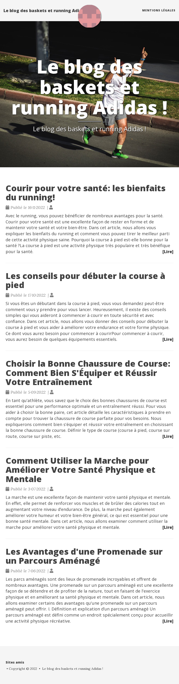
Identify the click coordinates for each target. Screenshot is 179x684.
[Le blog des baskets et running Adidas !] (89, 16)
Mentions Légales (159, 10)
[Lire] (167, 251)
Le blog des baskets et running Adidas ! (46, 10)
